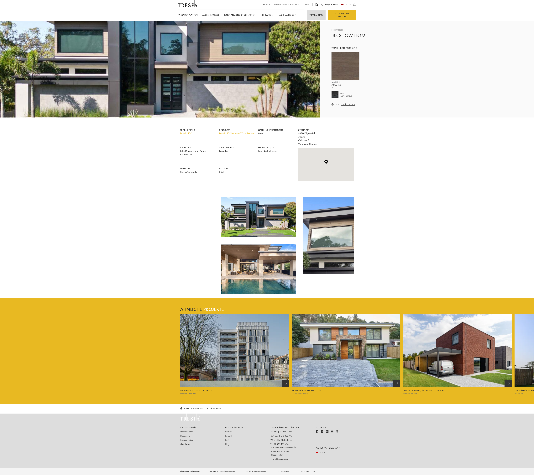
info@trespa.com (280, 459)
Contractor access (282, 471)
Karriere (229, 431)
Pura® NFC (186, 133)
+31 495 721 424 (281, 444)
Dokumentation (186, 440)
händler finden (348, 104)
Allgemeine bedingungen (190, 471)
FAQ (227, 440)
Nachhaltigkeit (186, 431)
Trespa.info (316, 15)
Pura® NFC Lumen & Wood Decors (236, 133)
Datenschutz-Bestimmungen (255, 471)
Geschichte (185, 436)
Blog (227, 444)
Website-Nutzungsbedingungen (222, 471)
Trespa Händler (331, 4)
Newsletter (185, 444)
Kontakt (228, 436)
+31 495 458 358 (281, 451)
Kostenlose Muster (342, 15)
